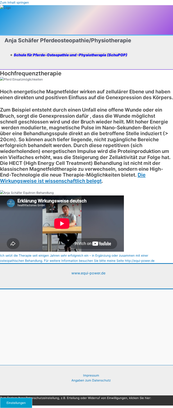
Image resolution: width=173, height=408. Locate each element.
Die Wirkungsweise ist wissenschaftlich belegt (73, 178)
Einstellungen (16, 403)
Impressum (91, 375)
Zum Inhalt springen (14, 2)
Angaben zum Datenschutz (91, 380)
